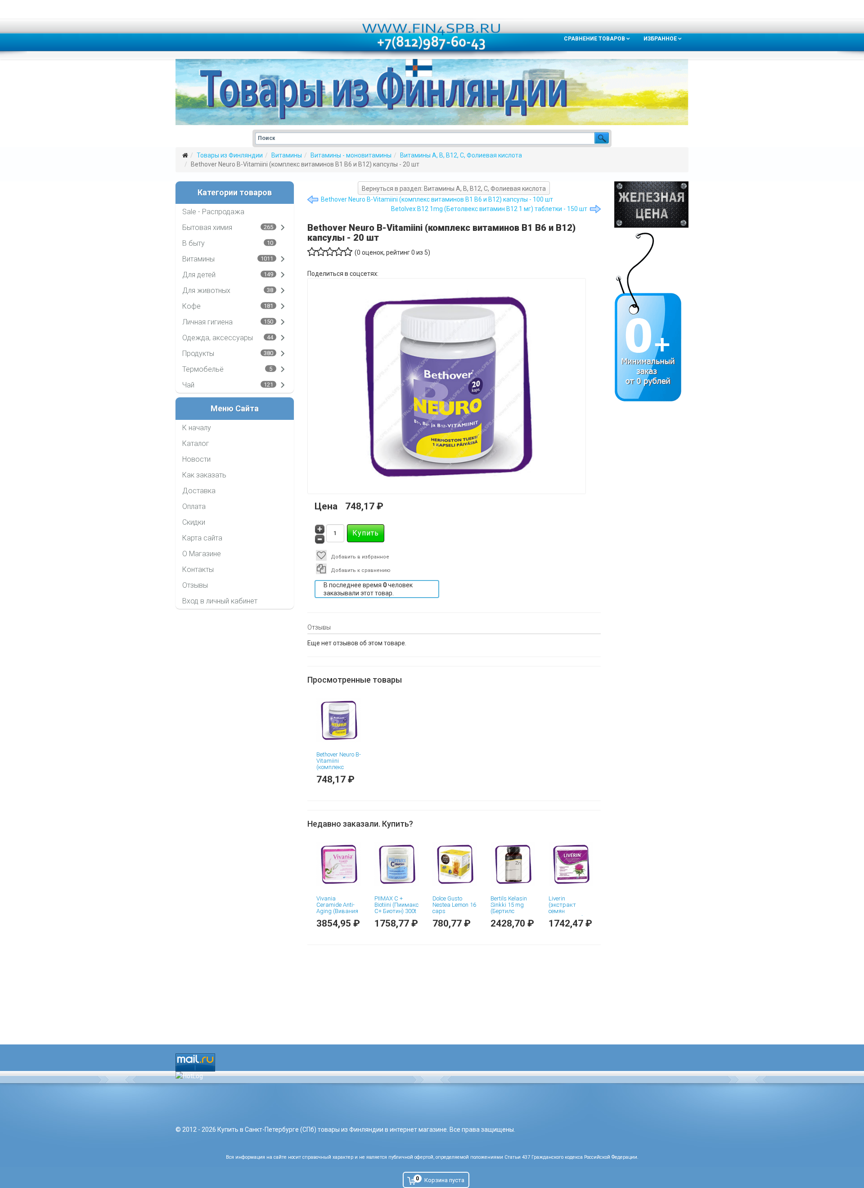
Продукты (198, 353)
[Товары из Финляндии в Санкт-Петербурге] (432, 92)
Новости (196, 459)
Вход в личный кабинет (219, 601)
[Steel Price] (651, 204)
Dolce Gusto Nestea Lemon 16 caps (454, 905)
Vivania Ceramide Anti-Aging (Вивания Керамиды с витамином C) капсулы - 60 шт (338, 914)
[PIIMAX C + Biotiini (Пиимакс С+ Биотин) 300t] (396, 864)
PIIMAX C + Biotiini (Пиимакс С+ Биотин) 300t (396, 905)
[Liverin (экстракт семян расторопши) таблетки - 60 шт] (571, 864)
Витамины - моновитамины (351, 155)
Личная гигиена (207, 322)
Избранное (660, 39)
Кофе (191, 306)
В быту (193, 243)
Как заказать (204, 475)
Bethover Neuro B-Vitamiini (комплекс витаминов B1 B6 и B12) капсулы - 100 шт (437, 199)
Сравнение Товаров (594, 39)
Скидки (193, 522)
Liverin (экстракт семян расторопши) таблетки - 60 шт (567, 914)
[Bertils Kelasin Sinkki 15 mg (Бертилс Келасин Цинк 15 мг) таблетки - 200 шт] (512, 864)
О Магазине (201, 553)
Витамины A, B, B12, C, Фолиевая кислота (461, 155)
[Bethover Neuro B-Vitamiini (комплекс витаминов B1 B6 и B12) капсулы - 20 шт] (338, 720)
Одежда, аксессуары (217, 337)
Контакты (198, 569)
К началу (196, 427)
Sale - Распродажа (213, 211)
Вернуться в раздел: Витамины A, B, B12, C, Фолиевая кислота (454, 188)
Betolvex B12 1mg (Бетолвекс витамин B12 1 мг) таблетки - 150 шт (489, 208)
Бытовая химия (207, 227)
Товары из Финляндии (230, 155)
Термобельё (203, 369)
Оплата (194, 506)
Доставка (199, 490)
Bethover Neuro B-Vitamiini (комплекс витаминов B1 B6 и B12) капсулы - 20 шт (338, 770)
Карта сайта (202, 538)
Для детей (199, 274)
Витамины (286, 155)
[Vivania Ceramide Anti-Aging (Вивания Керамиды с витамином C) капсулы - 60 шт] (338, 864)
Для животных (206, 290)
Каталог (195, 443)
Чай (188, 385)
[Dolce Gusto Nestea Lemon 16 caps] (454, 864)
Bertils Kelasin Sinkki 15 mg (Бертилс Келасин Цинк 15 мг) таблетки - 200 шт (512, 914)
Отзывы (195, 585)
